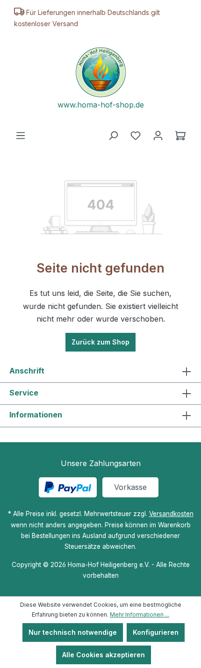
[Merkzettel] (135, 135)
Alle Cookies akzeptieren (103, 655)
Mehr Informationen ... (139, 614)
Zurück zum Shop (100, 342)
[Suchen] (113, 135)
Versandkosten (171, 513)
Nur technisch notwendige (73, 632)
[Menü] (20, 135)
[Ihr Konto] (158, 135)
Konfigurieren (156, 632)
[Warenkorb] (180, 135)
